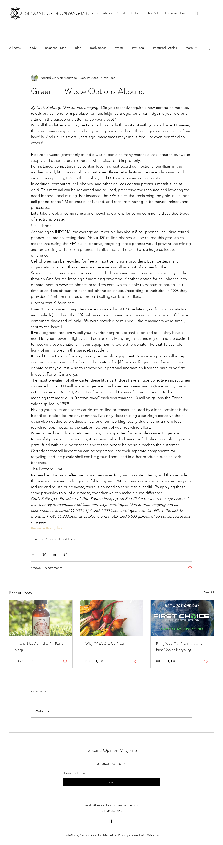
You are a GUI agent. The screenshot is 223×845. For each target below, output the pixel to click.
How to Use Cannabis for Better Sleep (40, 646)
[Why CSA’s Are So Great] (111, 618)
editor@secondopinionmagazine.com (112, 805)
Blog (78, 48)
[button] (208, 48)
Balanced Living (55, 48)
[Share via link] (65, 554)
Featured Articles (165, 48)
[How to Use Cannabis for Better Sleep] (40, 618)
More (189, 48)
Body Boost (98, 48)
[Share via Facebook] (33, 554)
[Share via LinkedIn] (54, 554)
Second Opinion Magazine (112, 750)
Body (32, 48)
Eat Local (138, 48)
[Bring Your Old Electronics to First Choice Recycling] (182, 618)
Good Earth (67, 539)
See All (209, 592)
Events (119, 48)
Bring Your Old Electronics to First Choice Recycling (179, 646)
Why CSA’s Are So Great (105, 644)
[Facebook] (197, 13)
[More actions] (189, 77)
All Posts (15, 48)
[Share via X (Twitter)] (44, 554)
